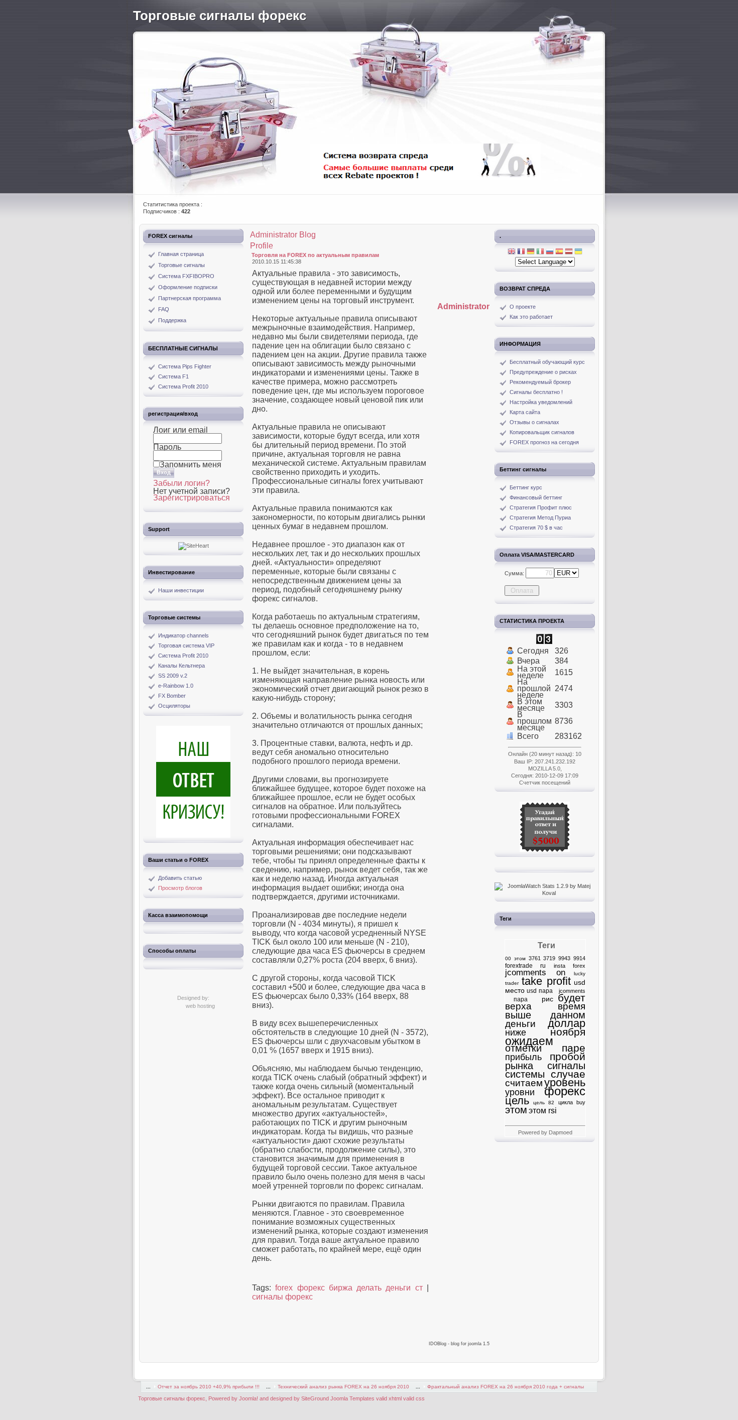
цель (517, 1100)
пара (516, 999)
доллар (566, 1023)
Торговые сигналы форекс (219, 15)
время (571, 1006)
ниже (515, 1032)
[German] (531, 252)
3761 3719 (542, 958)
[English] (512, 252)
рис (542, 999)
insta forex (569, 966)
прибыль (523, 1057)
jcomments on (535, 972)
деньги (520, 1023)
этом (516, 1109)
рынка (519, 1065)
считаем (524, 1083)
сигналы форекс (282, 1297)
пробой (567, 1056)
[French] (521, 252)
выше (518, 1014)
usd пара (540, 991)
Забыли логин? (181, 483)
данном (567, 1014)
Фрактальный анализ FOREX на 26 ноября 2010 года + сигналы (505, 1386)
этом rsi (543, 1110)
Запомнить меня (190, 464)
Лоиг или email (180, 430)
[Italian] (540, 252)
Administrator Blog (283, 234)
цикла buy (572, 1102)
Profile (261, 245)
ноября (567, 1032)
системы (525, 1074)
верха (518, 1006)
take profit (546, 981)
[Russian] (550, 252)
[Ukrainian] (578, 252)
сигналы (566, 1065)
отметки (523, 1048)
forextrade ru (525, 966)
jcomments (570, 991)
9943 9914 (571, 958)
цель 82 (544, 1102)
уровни (520, 1092)
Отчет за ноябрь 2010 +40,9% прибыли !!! (209, 1386)
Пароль (167, 447)
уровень (564, 1082)
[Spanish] (559, 252)
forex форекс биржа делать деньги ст (348, 1287)
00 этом (515, 958)
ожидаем (529, 1041)
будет (571, 998)
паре (573, 1048)
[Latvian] (569, 252)
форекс (564, 1091)
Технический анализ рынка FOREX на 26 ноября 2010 (343, 1386)
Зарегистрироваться (191, 497)
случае (568, 1074)
